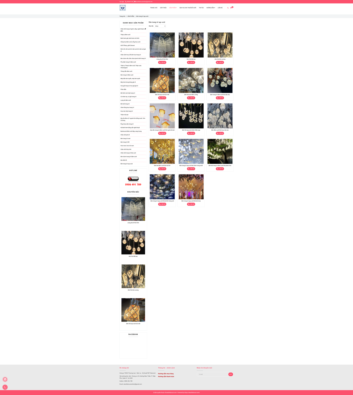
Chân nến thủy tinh (126, 149)
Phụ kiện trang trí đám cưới (128, 62)
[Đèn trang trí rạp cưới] (123, 8)
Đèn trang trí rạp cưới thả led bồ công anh (162, 201)
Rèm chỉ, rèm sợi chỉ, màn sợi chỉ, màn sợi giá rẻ (133, 50)
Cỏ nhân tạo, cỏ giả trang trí (128, 96)
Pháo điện (123, 89)
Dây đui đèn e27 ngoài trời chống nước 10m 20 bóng (133, 119)
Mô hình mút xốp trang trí (128, 93)
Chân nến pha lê (125, 135)
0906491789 (130, 1)
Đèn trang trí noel (125, 138)
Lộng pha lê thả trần (162, 59)
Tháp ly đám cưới (125, 34)
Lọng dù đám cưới (126, 100)
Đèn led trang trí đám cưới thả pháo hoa (220, 165)
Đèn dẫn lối (124, 160)
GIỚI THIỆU (163, 7)
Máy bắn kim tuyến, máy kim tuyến (130, 78)
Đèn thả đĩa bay (191, 59)
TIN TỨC (201, 7)
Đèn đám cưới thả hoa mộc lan (220, 130)
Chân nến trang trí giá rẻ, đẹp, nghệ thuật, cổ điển (133, 30)
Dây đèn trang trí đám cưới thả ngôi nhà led (162, 130)
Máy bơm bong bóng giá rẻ (128, 82)
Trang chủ (122, 16)
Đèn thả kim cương (220, 59)
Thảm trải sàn (124, 114)
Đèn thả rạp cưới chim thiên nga (191, 130)
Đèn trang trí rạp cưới (127, 163)
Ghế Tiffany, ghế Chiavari (128, 45)
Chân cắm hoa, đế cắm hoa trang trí (131, 54)
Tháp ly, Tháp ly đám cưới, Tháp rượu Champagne (131, 66)
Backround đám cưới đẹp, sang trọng (131, 131)
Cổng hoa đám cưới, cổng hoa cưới (130, 42)
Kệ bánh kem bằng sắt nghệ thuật (130, 127)
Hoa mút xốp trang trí (127, 111)
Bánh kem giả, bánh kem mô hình (130, 38)
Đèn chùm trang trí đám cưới (129, 156)
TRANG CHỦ (153, 7)
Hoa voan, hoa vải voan (127, 145)
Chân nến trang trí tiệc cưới (128, 153)
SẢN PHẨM (172, 7)
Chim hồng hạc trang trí (127, 107)
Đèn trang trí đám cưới (127, 75)
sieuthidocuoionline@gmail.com (144, 1)
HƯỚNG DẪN (210, 7)
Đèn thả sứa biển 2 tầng (191, 94)
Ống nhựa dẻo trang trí (127, 124)
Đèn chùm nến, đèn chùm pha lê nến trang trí (133, 58)
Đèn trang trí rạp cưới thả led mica (191, 201)
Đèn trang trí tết (125, 142)
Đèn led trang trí (125, 104)
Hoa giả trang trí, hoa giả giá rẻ (129, 86)
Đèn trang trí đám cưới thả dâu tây (220, 94)
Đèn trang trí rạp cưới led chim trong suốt (191, 165)
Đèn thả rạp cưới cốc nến (162, 94)
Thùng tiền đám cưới (126, 71)
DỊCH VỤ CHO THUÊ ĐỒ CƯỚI (188, 7)
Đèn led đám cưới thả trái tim (162, 165)
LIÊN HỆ (220, 7)
